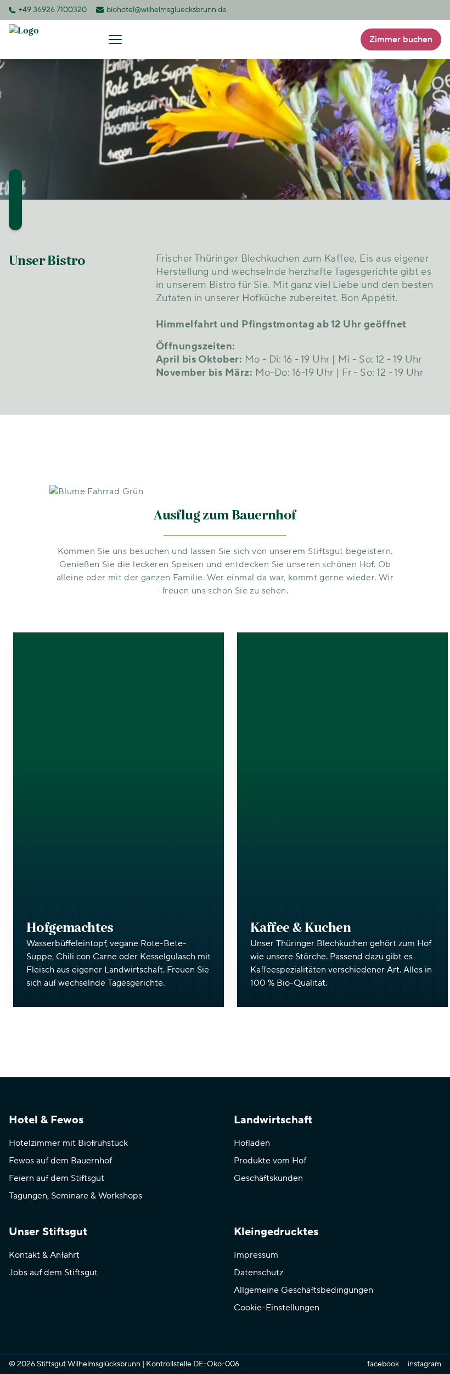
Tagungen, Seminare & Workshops (75, 1195)
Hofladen (252, 1143)
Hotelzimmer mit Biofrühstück (68, 1143)
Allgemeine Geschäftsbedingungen (303, 1290)
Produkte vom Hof (270, 1160)
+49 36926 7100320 (52, 10)
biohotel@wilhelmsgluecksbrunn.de (166, 10)
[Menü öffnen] (115, 39)
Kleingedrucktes (276, 1232)
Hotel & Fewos (46, 1120)
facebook (383, 1364)
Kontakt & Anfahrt (44, 1254)
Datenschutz (258, 1272)
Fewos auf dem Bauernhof (60, 1160)
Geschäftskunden (268, 1178)
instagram (424, 1364)
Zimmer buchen (400, 39)
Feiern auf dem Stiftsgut (56, 1178)
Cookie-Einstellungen (276, 1307)
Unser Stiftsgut (48, 1232)
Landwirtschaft (273, 1120)
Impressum (256, 1254)
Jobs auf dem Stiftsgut (53, 1272)
